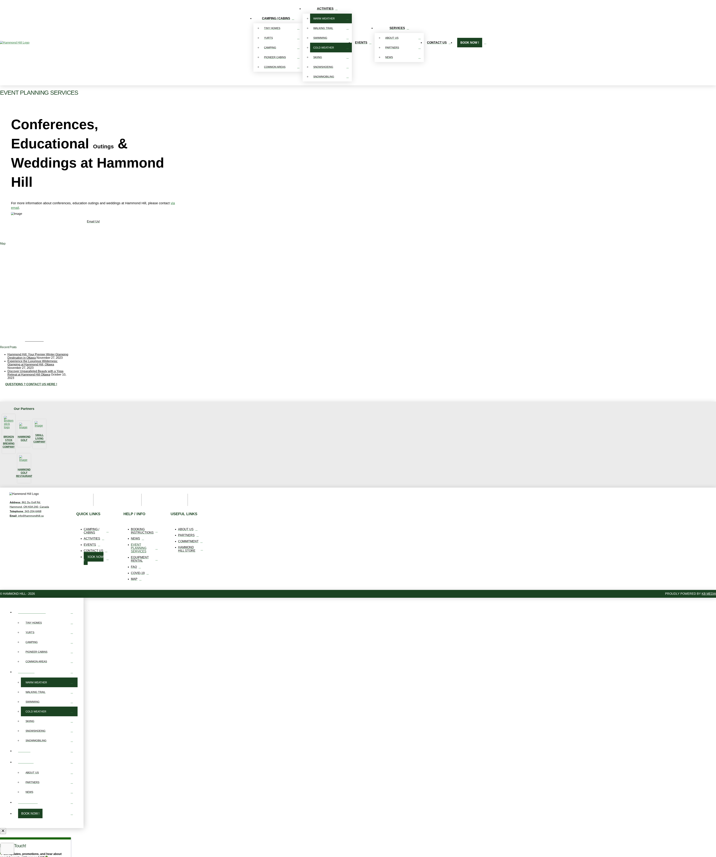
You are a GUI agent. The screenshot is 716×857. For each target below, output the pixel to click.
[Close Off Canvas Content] (3, 831)
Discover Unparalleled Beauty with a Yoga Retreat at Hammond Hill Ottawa (35, 373)
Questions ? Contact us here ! (31, 384)
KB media (709, 593)
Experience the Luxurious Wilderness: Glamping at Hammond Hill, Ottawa (32, 363)
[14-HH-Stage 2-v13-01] (60, 337)
